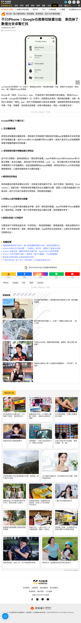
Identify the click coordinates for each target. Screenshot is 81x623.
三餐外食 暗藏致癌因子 (63, 501)
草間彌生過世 (6, 5)
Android (40, 282)
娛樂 (38, 5)
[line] (42, 599)
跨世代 (35, 9)
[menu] (79, 5)
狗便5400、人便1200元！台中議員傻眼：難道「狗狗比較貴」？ (40, 528)
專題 (32, 5)
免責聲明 (35, 587)
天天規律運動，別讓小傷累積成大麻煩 (66, 415)
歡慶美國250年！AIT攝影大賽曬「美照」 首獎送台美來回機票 (40, 416)
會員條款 (32, 591)
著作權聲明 (54, 587)
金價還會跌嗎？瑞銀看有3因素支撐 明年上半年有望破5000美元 (39, 503)
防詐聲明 (26, 587)
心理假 (62, 9)
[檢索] (74, 2)
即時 (21, 5)
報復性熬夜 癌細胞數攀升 (12, 441)
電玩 (66, 5)
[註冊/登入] (78, 2)
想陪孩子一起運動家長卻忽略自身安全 (56, 562)
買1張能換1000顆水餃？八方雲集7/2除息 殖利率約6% (14, 415)
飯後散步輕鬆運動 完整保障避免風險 (14, 528)
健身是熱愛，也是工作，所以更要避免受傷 (19, 562)
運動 (43, 5)
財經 (55, 5)
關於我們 (40, 591)
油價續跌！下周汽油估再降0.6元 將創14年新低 (40, 442)
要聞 (27, 5)
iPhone (5, 282)
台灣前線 (52, 9)
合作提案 (49, 591)
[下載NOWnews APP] (69, 2)
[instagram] (37, 599)
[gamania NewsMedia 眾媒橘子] (40, 608)
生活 (60, 5)
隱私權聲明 (44, 587)
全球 (49, 5)
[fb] (32, 599)
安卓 (31, 282)
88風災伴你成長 (23, 9)
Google (15, 282)
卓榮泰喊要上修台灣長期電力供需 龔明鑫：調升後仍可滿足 (21, 477)
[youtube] (48, 599)
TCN (43, 9)
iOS (23, 282)
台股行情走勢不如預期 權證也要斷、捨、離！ (66, 442)
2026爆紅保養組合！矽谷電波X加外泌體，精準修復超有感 (60, 477)
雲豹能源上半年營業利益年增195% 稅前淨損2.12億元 (14, 502)
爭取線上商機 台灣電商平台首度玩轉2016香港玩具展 (66, 528)
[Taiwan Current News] (65, 2)
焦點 (16, 5)
